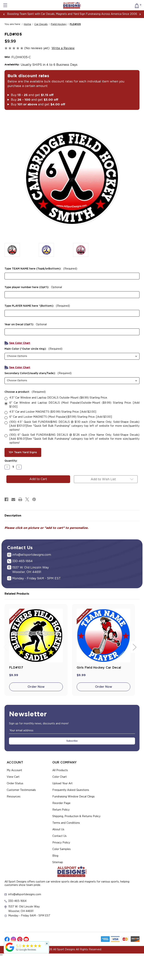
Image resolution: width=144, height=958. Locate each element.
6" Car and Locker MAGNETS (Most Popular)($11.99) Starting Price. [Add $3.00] (60, 417)
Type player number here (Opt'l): (33, 287)
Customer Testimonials (21, 790)
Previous (4, 14)
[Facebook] (6, 499)
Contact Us (59, 836)
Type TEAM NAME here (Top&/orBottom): (40, 268)
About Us (58, 829)
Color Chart (59, 777)
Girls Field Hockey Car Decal (99, 667)
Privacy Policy (61, 842)
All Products (60, 770)
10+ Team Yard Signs (23, 452)
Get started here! (108, 14)
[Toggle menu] (5, 5)
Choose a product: (25, 392)
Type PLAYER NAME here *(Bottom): (37, 306)
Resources (13, 796)
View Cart (13, 777)
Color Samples (61, 849)
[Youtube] (26, 939)
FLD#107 (16, 667)
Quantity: (10, 461)
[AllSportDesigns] (9, 952)
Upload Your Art (62, 783)
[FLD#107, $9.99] (36, 635)
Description (12, 515)
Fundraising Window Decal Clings (73, 796)
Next (140, 14)
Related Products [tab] (16, 594)
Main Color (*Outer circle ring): (33, 349)
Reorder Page (61, 803)
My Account (14, 770)
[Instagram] (13, 939)
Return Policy (61, 810)
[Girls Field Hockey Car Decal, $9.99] (103, 635)
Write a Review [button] (63, 48)
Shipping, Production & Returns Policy (76, 816)
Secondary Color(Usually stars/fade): (38, 373)
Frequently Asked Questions (70, 790)
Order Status (15, 783)
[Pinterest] (34, 499)
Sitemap (57, 862)
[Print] (20, 499)
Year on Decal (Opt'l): (25, 324)
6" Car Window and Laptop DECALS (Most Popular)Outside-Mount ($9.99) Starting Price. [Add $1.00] (74, 405)
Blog (55, 856)
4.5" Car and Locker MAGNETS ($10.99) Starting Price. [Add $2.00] (52, 412)
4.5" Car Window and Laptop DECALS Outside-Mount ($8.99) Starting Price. (58, 397)
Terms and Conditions (66, 823)
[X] (27, 499)
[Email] (13, 499)
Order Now (36, 686)
